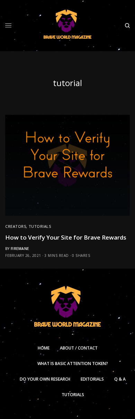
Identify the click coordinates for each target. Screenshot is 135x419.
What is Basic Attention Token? (72, 363)
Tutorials (40, 226)
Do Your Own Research (45, 379)
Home (44, 348)
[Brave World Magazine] (67, 25)
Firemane (20, 248)
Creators (15, 226)
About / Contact (79, 348)
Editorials (92, 379)
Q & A (120, 379)
